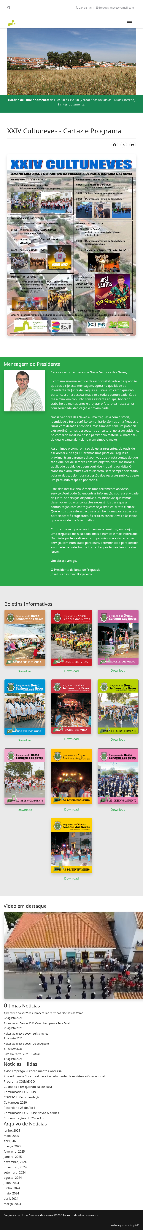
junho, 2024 (12, 1188)
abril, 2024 (11, 1199)
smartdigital (132, 1225)
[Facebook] (8, 7)
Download (25, 671)
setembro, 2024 (15, 1172)
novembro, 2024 (15, 1167)
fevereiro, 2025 (14, 1151)
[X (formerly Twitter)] (123, 145)
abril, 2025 (11, 1141)
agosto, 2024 (13, 1178)
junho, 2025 (12, 1130)
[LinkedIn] (132, 145)
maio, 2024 (11, 1193)
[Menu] (129, 22)
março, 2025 (12, 1146)
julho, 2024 (11, 1183)
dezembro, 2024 (15, 1162)
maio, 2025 (11, 1136)
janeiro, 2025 (13, 1157)
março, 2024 (12, 1204)
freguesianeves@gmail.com (116, 7)
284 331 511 (86, 7)
